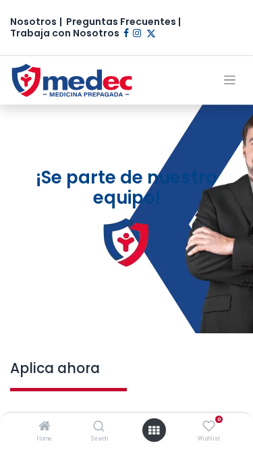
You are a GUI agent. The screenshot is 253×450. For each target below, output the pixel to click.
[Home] (44, 427)
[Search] (98, 427)
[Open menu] (153, 430)
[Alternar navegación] (230, 80)
